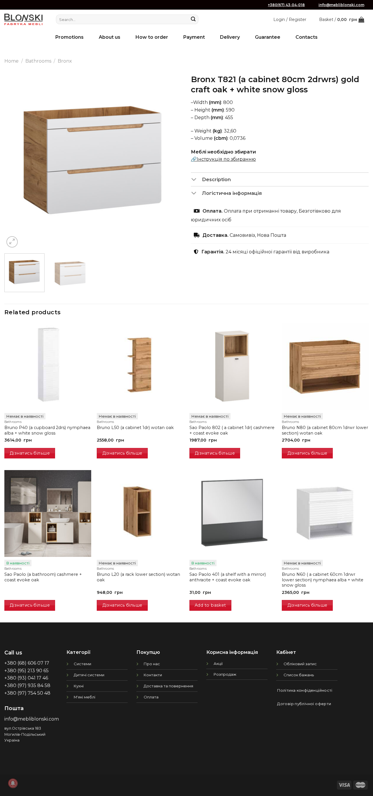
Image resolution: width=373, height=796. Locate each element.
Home (11, 61)
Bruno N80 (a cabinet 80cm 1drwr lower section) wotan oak (325, 430)
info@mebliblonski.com (341, 5)
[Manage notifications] (12, 783)
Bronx (65, 61)
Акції (218, 663)
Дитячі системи (89, 675)
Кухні (79, 686)
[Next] (171, 160)
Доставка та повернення (168, 686)
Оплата (151, 697)
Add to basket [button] (210, 605)
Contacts (306, 37)
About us (109, 37)
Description (216, 179)
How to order (152, 37)
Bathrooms (38, 61)
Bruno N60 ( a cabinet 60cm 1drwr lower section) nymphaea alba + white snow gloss (322, 580)
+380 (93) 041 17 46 (26, 678)
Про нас (152, 663)
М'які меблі (84, 697)
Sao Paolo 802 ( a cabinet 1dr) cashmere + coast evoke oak (232, 430)
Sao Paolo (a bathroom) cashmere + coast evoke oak (43, 577)
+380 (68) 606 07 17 (26, 663)
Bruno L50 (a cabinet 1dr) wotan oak (135, 427)
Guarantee (267, 37)
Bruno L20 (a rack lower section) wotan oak (138, 577)
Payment (194, 37)
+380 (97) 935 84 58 (27, 685)
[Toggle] (196, 180)
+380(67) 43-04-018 (286, 5)
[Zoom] (12, 242)
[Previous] (15, 160)
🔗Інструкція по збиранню (223, 159)
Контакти (153, 675)
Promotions (69, 37)
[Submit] (193, 19)
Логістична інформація (232, 193)
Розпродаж (225, 674)
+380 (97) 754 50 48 (27, 693)
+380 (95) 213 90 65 (26, 670)
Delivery (230, 37)
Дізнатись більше (30, 453)
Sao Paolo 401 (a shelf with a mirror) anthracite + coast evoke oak (227, 577)
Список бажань (299, 675)
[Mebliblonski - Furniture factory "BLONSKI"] (23, 19)
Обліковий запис (300, 663)
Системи (82, 663)
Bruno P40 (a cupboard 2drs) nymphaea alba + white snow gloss (47, 430)
